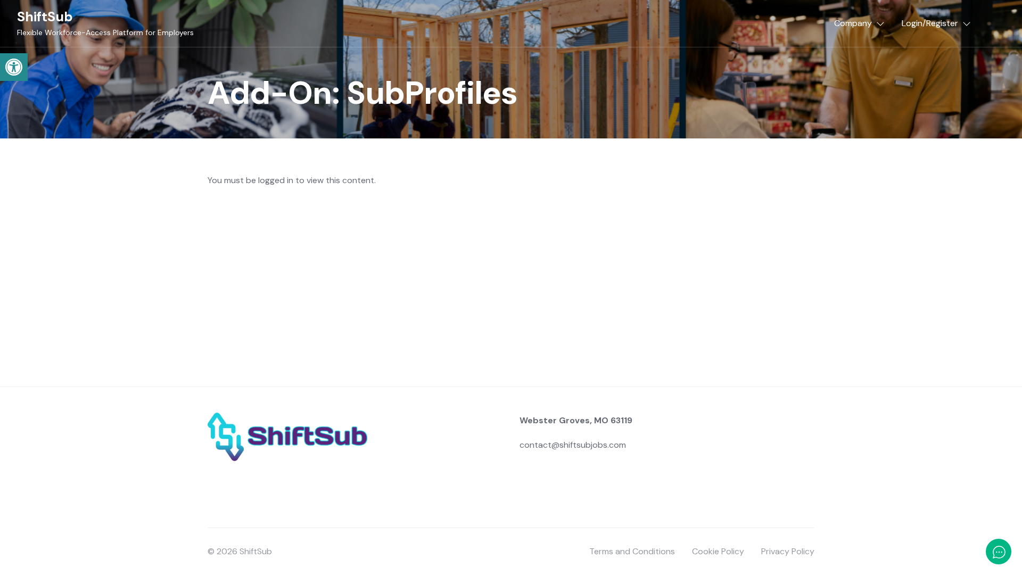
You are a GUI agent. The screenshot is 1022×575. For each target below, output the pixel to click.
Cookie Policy (718, 551)
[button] (14, 67)
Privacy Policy (787, 551)
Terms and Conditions (632, 551)
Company (853, 23)
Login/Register (930, 23)
